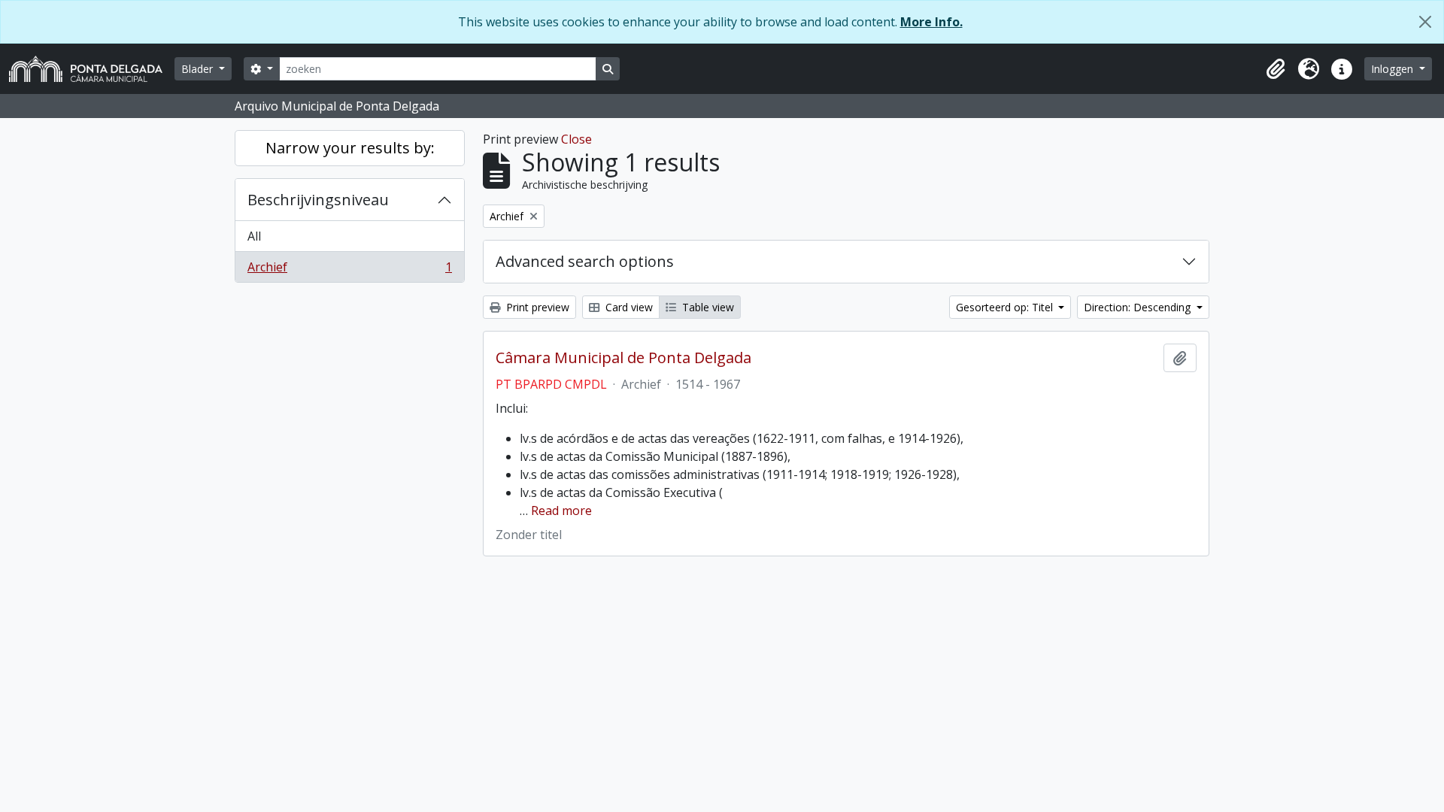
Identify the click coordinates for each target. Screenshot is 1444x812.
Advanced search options (585, 261)
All (254, 236)
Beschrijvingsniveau (318, 199)
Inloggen (1393, 69)
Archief (349, 270)
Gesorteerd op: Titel (1006, 307)
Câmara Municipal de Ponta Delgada (623, 358)
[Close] (1425, 22)
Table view (706, 307)
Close (576, 139)
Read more (561, 510)
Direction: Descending (1139, 307)
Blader (198, 69)
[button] (1275, 69)
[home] (91, 69)
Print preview (536, 307)
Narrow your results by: (350, 148)
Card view (627, 307)
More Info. (931, 22)
